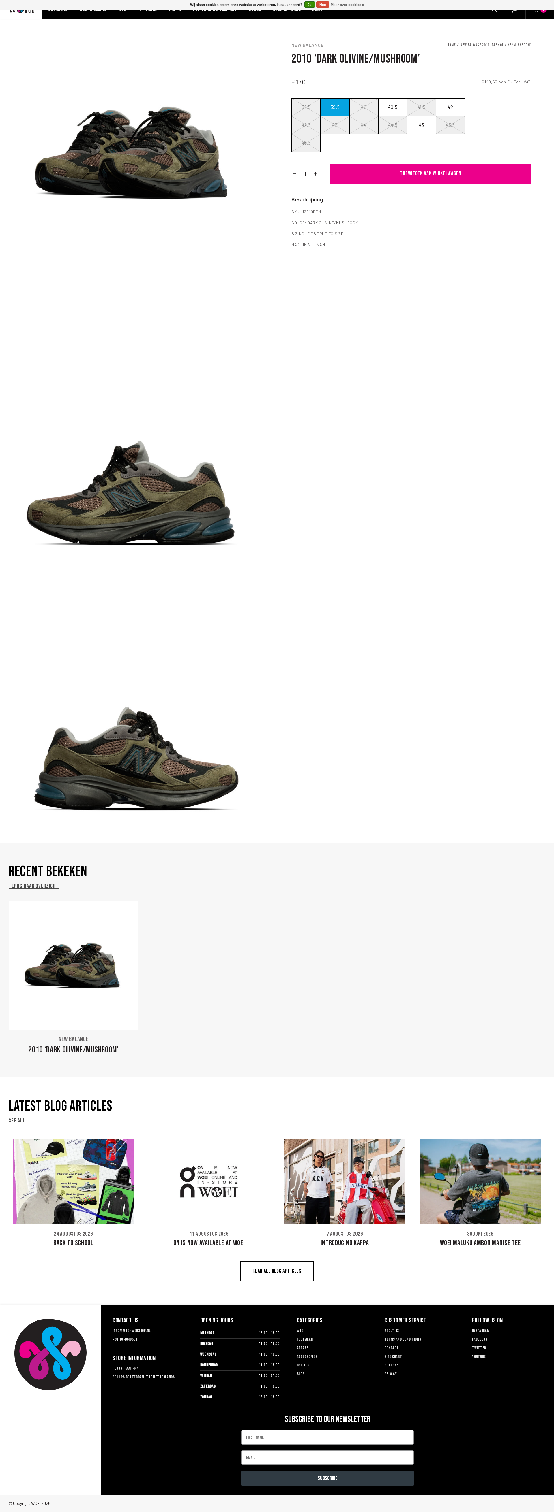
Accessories (307, 1356)
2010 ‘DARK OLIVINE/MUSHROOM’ (73, 1050)
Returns (392, 1365)
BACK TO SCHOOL (73, 1243)
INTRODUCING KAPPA (345, 1243)
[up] (315, 174)
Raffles (303, 1365)
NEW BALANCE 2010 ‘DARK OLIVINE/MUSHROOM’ (495, 44)
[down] (294, 174)
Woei (300, 1330)
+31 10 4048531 (125, 1339)
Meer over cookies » (347, 5)
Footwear (305, 1339)
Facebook (479, 1339)
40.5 (393, 107)
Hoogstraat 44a (126, 1368)
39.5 (335, 107)
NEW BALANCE (307, 45)
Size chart (393, 1356)
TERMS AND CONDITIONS (403, 1339)
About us (392, 1330)
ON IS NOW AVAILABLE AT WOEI (209, 1243)
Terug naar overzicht (34, 886)
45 (421, 125)
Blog (300, 1373)
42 (450, 107)
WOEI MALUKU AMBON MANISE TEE (480, 1243)
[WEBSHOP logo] (50, 1355)
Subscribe (328, 1478)
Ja (310, 5)
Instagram (480, 1330)
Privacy (391, 1373)
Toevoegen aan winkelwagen (430, 173)
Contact (392, 1347)
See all (17, 1121)
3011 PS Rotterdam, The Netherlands (144, 1377)
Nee (322, 5)
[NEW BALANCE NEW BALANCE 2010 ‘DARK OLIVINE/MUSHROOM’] (73, 965)
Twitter (479, 1347)
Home (451, 44)
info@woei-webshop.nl (132, 1330)
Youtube (479, 1356)
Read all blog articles (276, 1271)
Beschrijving (307, 199)
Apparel (303, 1347)
